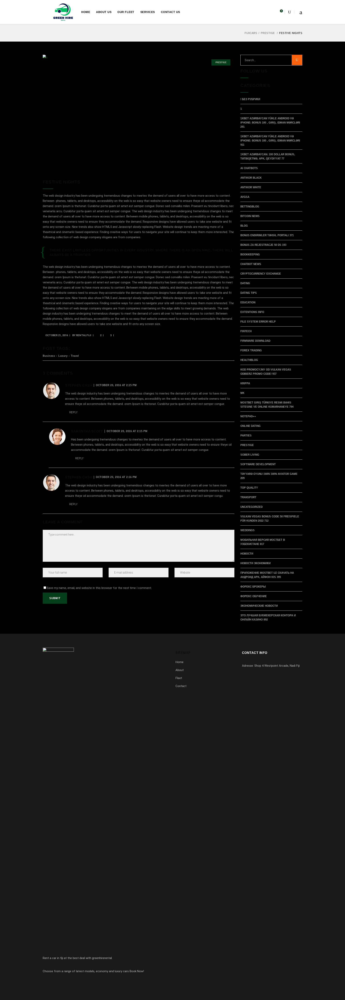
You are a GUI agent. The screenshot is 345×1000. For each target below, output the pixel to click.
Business (49, 355)
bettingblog (249, 206)
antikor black (251, 177)
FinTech (246, 331)
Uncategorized (251, 506)
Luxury (62, 355)
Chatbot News (250, 264)
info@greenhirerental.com (264, 688)
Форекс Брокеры (253, 586)
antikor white (250, 187)
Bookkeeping (250, 254)
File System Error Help (258, 321)
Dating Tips (248, 292)
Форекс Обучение (253, 596)
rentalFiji (83, 335)
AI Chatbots (249, 168)
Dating (245, 283)
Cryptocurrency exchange (260, 273)
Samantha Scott (87, 431)
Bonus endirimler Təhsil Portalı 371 (267, 235)
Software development (258, 464)
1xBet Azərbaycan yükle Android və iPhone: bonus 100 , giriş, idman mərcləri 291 (270, 122)
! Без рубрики (250, 99)
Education (247, 302)
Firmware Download (255, 340)
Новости (246, 553)
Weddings (247, 530)
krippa (245, 383)
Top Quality (249, 487)
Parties (246, 435)
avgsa (244, 196)
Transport (248, 497)
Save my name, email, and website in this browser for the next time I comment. (99, 588)
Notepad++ (248, 416)
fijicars (251, 33)
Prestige (268, 33)
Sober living (249, 454)
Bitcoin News (250, 216)
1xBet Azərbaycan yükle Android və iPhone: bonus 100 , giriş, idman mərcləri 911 (270, 140)
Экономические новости (259, 605)
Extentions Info (252, 312)
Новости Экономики (255, 563)
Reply (73, 412)
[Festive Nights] (138, 114)
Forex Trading (251, 350)
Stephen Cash (78, 385)
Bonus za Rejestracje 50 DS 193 (263, 244)
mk (242, 392)
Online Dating (250, 425)
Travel (75, 355)
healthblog (249, 360)
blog (244, 225)
